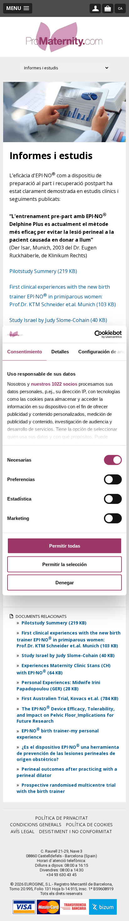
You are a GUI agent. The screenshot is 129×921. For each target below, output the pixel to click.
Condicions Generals (35, 824)
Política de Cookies (89, 824)
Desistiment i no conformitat (75, 831)
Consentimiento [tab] (24, 351)
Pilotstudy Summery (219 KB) (53, 623)
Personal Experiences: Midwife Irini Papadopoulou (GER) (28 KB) (58, 685)
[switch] (113, 479)
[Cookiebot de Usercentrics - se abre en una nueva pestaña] (94, 334)
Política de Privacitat (61, 818)
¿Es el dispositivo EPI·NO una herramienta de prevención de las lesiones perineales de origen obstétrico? (68, 753)
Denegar (64, 582)
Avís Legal (22, 831)
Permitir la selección (64, 564)
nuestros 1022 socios (54, 383)
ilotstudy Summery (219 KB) (45, 271)
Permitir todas (64, 546)
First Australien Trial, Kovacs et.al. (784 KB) (69, 698)
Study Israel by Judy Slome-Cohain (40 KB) (58, 320)
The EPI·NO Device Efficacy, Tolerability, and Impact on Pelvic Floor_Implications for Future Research (66, 715)
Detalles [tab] (60, 351)
